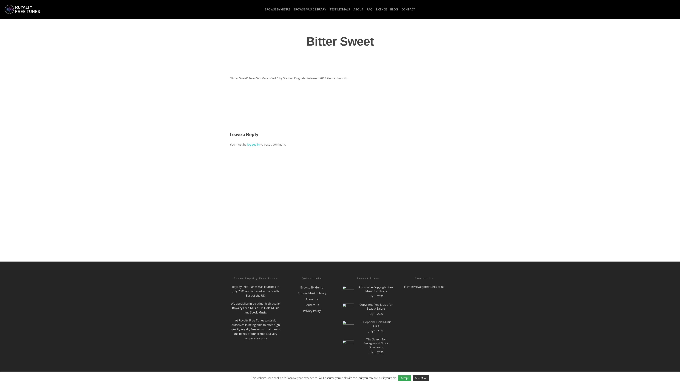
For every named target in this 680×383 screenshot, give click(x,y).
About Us (312, 299)
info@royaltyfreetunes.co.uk (425, 287)
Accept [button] (405, 378)
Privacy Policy (312, 311)
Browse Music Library (312, 293)
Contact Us (312, 305)
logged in (253, 144)
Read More (421, 378)
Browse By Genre (311, 287)
